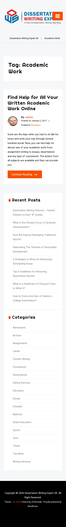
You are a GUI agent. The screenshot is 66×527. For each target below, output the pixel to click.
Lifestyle (17, 406)
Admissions (19, 327)
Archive (17, 335)
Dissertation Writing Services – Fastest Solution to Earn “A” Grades (34, 212)
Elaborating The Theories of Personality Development (35, 249)
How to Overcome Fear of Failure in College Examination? (32, 298)
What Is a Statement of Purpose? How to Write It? (34, 286)
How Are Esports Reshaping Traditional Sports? (34, 237)
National (17, 414)
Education (36, 125)
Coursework (19, 367)
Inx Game (17, 502)
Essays (16, 398)
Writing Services (21, 461)
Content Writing (21, 359)
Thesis (16, 445)
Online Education (22, 422)
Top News (18, 453)
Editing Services (21, 382)
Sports (16, 430)
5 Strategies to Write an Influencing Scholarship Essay (32, 261)
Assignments (20, 343)
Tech (15, 438)
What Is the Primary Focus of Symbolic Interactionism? (34, 225)
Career (16, 351)
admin (29, 117)
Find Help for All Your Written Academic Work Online (33, 102)
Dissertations (20, 374)
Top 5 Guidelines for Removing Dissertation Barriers (30, 273)
